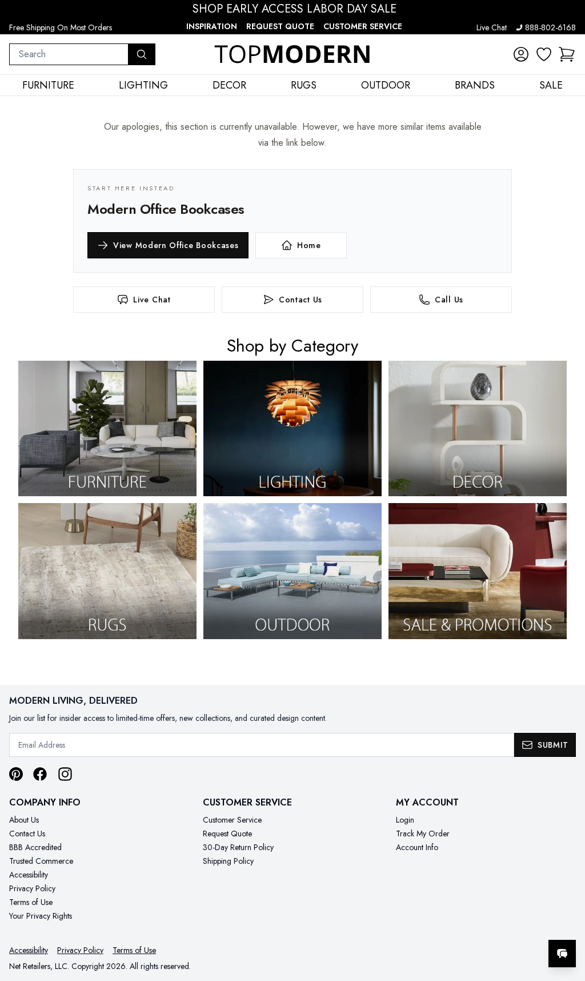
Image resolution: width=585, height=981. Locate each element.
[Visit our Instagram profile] (65, 774)
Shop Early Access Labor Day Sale (294, 9)
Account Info (417, 847)
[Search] (141, 54)
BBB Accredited (35, 847)
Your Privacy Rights (40, 916)
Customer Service (362, 26)
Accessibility (28, 874)
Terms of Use (31, 902)
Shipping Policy (228, 861)
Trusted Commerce (41, 861)
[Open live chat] (562, 953)
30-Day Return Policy (238, 847)
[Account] (521, 54)
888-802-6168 (550, 27)
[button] (567, 54)
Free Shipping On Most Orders (60, 27)
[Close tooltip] (566, 918)
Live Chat (491, 27)
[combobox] (69, 54)
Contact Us (27, 833)
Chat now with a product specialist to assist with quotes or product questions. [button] (481, 924)
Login (405, 820)
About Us (24, 820)
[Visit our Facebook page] (40, 774)
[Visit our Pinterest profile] (16, 774)
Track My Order (423, 833)
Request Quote (280, 26)
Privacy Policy (32, 888)
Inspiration (211, 26)
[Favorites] (544, 54)
